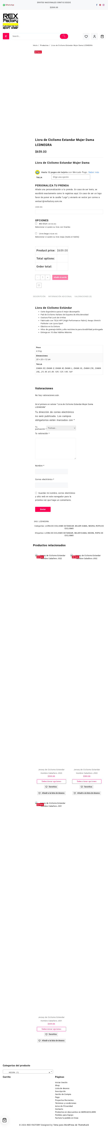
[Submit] (64, 36)
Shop (57, 1085)
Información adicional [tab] (60, 296)
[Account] (94, 36)
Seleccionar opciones (51, 781)
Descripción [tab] (39, 296)
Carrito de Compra (63, 1094)
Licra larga (48, 234)
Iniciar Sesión (61, 1082)
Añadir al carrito (60, 277)
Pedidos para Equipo (64, 1115)
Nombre (39, 466)
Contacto (59, 1109)
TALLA (39, 177)
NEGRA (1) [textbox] (27, 1072)
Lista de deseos (62, 1088)
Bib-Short (47, 224)
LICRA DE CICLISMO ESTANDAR (59, 526)
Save (39, 52)
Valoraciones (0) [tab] (83, 296)
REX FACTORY (33, 1125)
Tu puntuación (41, 428)
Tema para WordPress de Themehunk (71, 1125)
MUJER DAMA (81, 526)
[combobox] (28, 1072)
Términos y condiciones (65, 1103)
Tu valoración (42, 433)
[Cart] (102, 36)
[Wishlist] (86, 36)
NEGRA (91, 526)
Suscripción (60, 1091)
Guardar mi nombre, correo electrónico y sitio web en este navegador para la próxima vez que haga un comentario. (55, 496)
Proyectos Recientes (64, 1100)
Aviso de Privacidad (64, 1106)
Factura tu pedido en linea (66, 1118)
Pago (57, 1097)
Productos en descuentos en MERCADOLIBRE (75, 1112)
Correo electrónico (44, 479)
